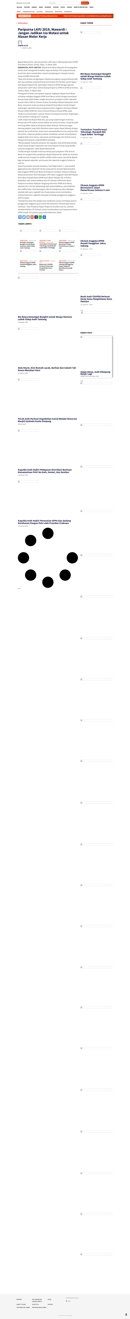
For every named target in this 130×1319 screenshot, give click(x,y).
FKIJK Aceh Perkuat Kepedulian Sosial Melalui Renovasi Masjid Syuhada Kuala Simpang (70, 16)
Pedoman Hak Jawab (23, 1307)
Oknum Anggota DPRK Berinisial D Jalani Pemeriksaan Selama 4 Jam (66, 245)
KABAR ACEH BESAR (44, 261)
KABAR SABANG (63, 240)
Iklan (49, 1299)
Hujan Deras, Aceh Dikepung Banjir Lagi (95, 372)
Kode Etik (35, 1304)
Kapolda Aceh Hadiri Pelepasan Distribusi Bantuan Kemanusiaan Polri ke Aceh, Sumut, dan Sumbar (45, 471)
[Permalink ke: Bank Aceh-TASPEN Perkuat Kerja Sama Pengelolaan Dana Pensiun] (48, 255)
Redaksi (19, 1299)
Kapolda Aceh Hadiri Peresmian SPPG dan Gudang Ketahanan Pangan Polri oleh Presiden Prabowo (44, 522)
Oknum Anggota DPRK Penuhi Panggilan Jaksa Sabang (28, 264)
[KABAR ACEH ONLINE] (23, 3)
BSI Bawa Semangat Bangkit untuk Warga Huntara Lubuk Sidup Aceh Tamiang (27, 245)
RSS (69, 1301)
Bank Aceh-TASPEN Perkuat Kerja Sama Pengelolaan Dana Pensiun (46, 267)
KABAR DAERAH (23, 23)
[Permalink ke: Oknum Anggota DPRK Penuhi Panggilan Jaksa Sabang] (28, 255)
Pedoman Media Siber (39, 1307)
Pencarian (85, 3)
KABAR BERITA (43, 240)
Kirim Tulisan (21, 1304)
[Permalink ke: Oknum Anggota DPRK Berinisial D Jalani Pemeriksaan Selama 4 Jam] (67, 234)
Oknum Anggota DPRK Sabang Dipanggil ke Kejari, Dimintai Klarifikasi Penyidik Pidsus (66, 266)
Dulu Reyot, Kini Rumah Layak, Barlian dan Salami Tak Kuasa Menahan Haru (47, 369)
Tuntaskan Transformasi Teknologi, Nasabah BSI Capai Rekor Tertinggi (48, 246)
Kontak (50, 1304)
